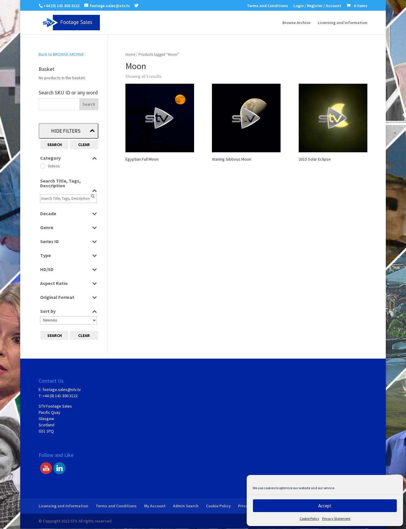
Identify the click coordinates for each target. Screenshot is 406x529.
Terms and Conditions (267, 6)
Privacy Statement (336, 518)
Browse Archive (296, 22)
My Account (155, 506)
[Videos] (42, 165)
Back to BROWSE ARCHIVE (61, 54)
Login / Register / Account (317, 6)
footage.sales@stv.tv (62, 389)
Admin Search (186, 506)
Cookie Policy (309, 518)
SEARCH (54, 144)
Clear (84, 144)
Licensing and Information (342, 22)
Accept (324, 506)
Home (130, 54)
